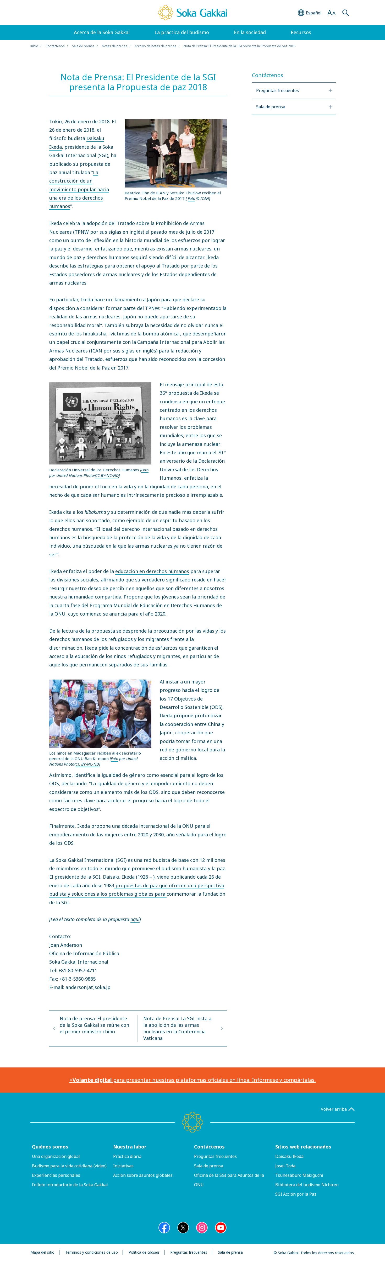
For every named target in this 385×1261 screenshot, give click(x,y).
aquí (135, 919)
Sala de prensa (83, 46)
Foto (191, 198)
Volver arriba (334, 1109)
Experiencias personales (56, 1175)
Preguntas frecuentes (215, 1156)
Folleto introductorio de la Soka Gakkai (70, 1185)
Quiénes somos (50, 1147)
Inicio (34, 46)
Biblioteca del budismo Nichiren (307, 1185)
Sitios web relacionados (303, 1147)
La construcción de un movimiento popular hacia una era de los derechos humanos (79, 189)
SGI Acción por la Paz (295, 1194)
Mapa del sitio (42, 1252)
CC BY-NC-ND (107, 475)
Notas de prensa (114, 46)
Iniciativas (123, 1166)
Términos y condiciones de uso (91, 1252)
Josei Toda (285, 1166)
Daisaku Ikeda (289, 1156)
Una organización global (56, 1156)
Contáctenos (209, 1147)
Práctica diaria (127, 1156)
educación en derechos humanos (152, 571)
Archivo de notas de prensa (155, 46)
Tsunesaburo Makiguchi (299, 1175)
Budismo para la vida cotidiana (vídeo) (69, 1166)
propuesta (126, 885)
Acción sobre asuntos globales (143, 1175)
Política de (144, 1252)
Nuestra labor (129, 1147)
